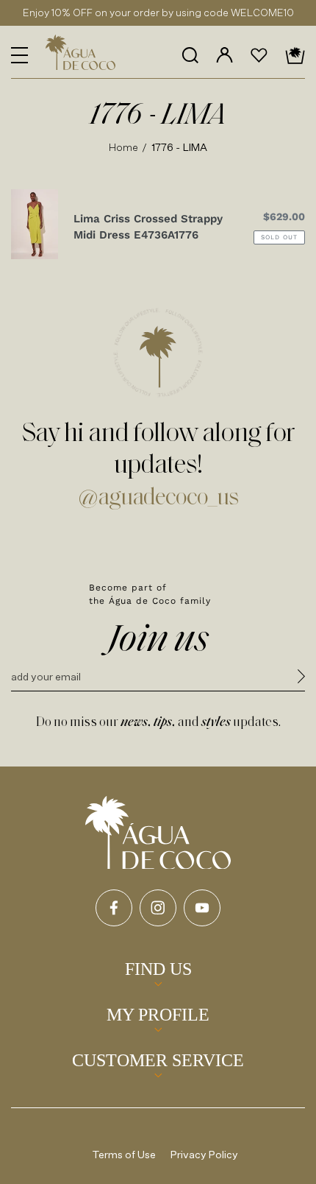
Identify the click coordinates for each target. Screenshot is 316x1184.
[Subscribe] (301, 679)
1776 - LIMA (179, 147)
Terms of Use (124, 1154)
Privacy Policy (204, 1154)
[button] (19, 55)
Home (124, 147)
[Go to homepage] (158, 833)
